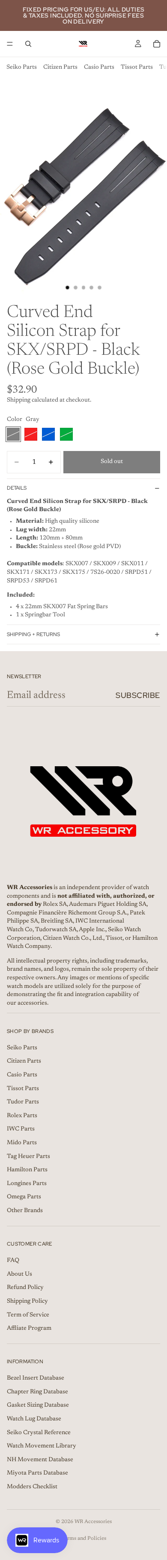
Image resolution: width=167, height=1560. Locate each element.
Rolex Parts (22, 1116)
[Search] (28, 43)
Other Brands (25, 1211)
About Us (19, 1274)
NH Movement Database (40, 1460)
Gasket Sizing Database (38, 1405)
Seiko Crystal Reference (39, 1433)
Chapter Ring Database (37, 1392)
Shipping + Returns (33, 634)
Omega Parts (24, 1197)
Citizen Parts (60, 67)
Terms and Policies (83, 1538)
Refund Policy (25, 1288)
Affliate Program (29, 1328)
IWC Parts (21, 1129)
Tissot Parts (137, 67)
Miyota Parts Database (37, 1473)
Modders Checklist (32, 1487)
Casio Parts (99, 67)
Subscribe (138, 695)
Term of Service (28, 1315)
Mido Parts (22, 1143)
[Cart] (156, 43)
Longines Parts (27, 1184)
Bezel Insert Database (35, 1378)
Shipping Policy (27, 1301)
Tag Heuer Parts (28, 1156)
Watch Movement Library (41, 1446)
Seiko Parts (21, 67)
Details (17, 487)
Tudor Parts (23, 1102)
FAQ (13, 1261)
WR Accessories (93, 1521)
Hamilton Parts (27, 1170)
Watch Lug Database (34, 1419)
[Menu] (10, 44)
